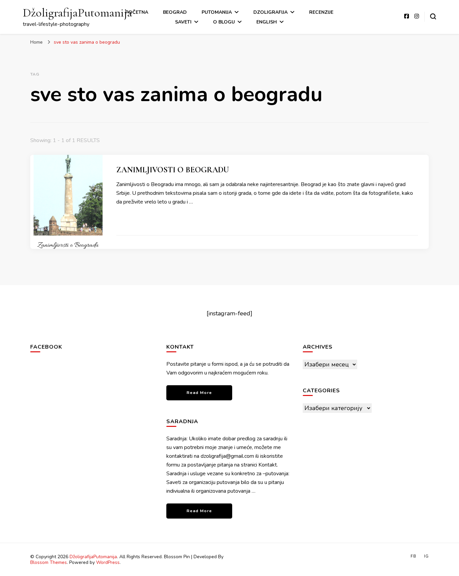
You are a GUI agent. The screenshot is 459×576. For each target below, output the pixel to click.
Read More (199, 392)
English (266, 22)
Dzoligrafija (270, 12)
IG (426, 556)
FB (413, 556)
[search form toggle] (433, 16)
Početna (136, 12)
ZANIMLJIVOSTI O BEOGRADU (172, 170)
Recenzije (321, 12)
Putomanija (217, 12)
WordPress (108, 562)
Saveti (183, 22)
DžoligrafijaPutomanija (77, 12)
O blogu (224, 22)
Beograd (175, 12)
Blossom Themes (48, 562)
